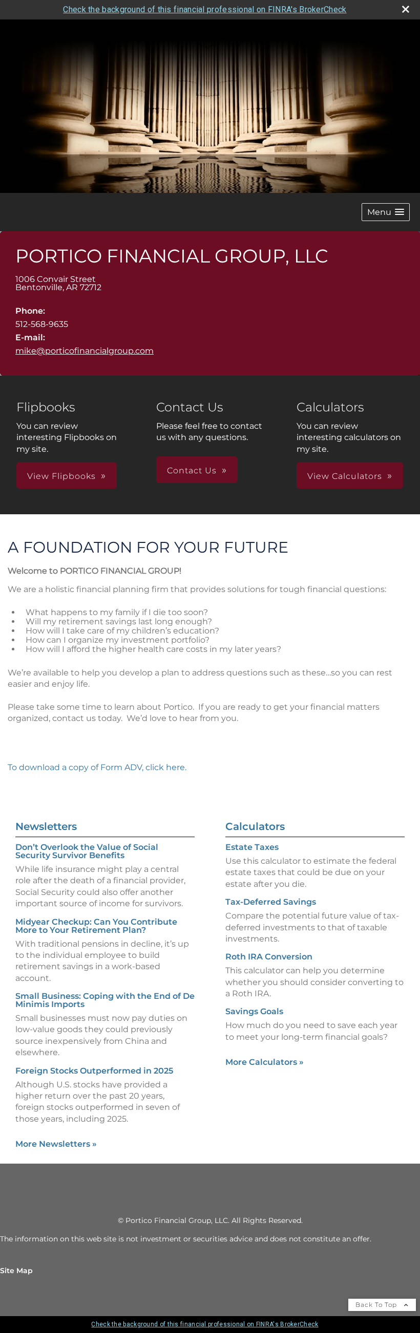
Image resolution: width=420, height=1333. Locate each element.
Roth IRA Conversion (268, 956)
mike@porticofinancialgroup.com (84, 351)
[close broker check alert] (406, 9)
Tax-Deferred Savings (270, 902)
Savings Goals (254, 1011)
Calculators (255, 826)
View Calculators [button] (344, 476)
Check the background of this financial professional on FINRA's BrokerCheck (204, 9)
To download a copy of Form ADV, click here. (97, 767)
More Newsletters (56, 1144)
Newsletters (46, 826)
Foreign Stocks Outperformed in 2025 (94, 1071)
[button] (386, 212)
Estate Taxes (252, 847)
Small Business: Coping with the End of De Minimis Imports (105, 1000)
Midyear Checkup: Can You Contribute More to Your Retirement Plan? (96, 926)
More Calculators (264, 1062)
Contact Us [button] (192, 470)
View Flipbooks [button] (61, 476)
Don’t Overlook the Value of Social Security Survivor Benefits (86, 851)
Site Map (16, 1270)
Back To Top (377, 1304)
